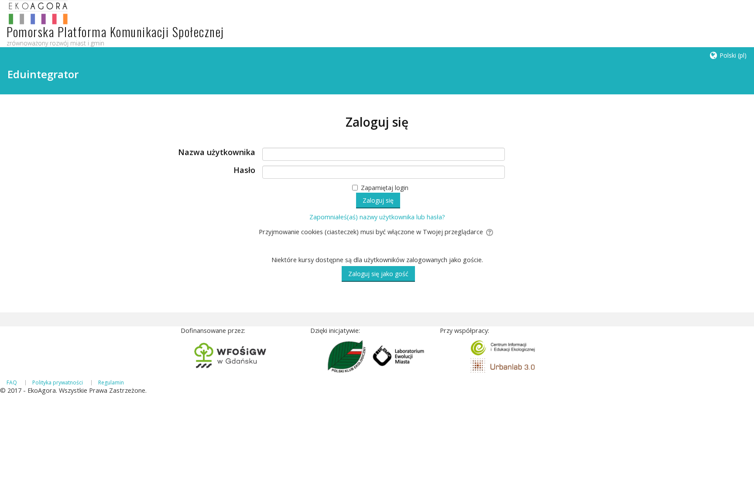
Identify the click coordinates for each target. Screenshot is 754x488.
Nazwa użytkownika (216, 152)
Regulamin (111, 382)
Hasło (244, 170)
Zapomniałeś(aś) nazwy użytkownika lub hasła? (377, 217)
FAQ (12, 382)
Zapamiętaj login (384, 187)
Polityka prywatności (57, 382)
